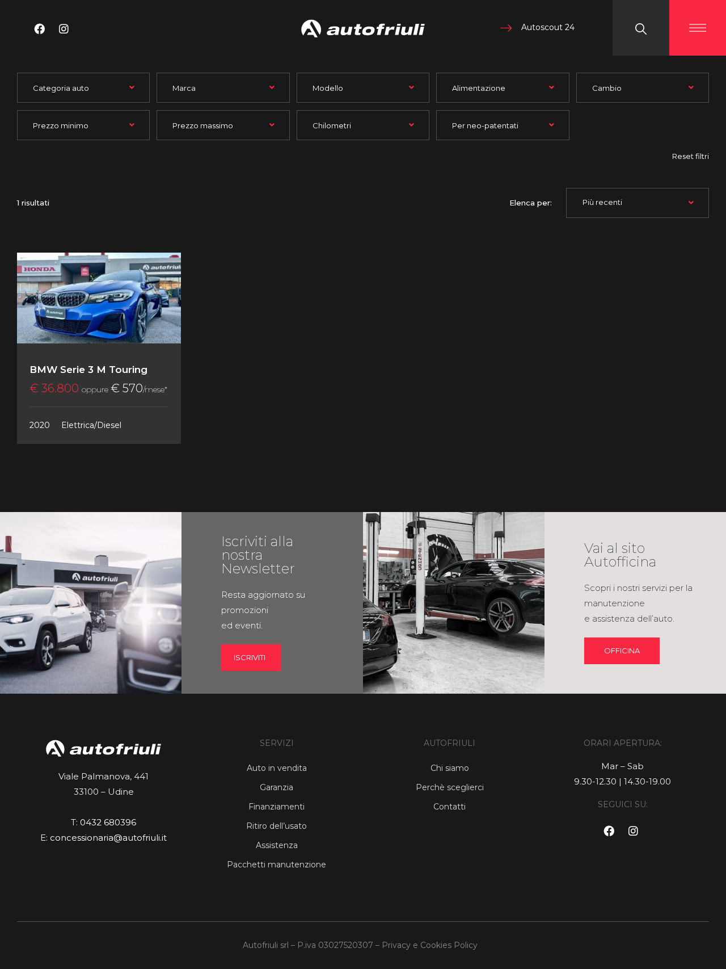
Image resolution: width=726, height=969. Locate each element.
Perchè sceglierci (450, 787)
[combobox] (83, 88)
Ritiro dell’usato (276, 826)
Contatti (449, 807)
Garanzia (276, 787)
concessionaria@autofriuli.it (108, 837)
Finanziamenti (276, 807)
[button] (622, 650)
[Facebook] (39, 28)
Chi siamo (449, 768)
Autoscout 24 (548, 27)
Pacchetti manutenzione (276, 864)
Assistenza (277, 845)
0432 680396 (108, 822)
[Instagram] (63, 28)
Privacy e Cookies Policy (430, 945)
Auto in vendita (277, 768)
